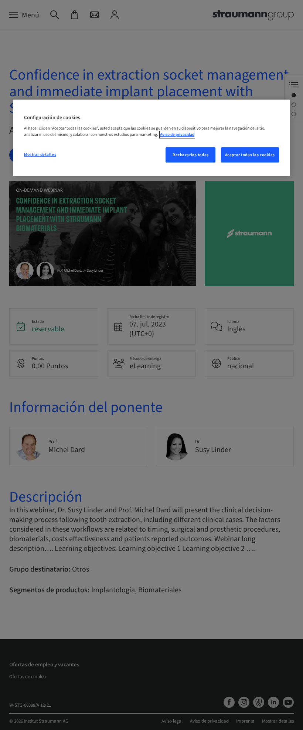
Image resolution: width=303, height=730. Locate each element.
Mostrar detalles (40, 154)
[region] (151, 138)
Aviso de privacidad (177, 134)
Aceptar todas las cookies (250, 155)
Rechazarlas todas (191, 155)
